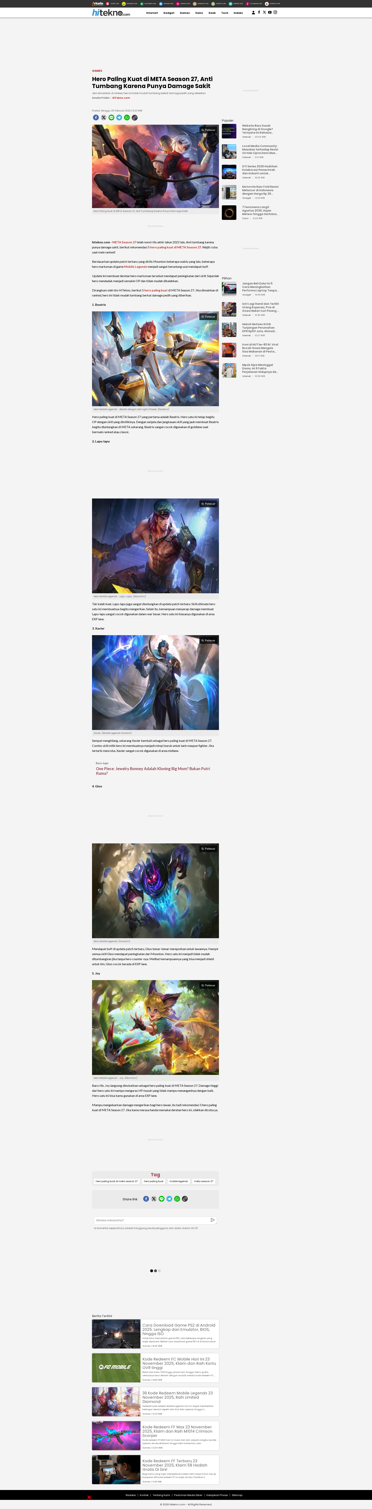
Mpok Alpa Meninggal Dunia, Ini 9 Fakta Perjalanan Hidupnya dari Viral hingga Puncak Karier (260, 368)
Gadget (168, 13)
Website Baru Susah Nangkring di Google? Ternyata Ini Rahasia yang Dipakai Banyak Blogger (257, 129)
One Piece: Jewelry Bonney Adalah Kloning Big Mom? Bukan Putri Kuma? (153, 771)
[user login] (253, 14)
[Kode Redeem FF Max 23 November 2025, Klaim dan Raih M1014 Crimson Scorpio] (116, 1448)
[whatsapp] (127, 119)
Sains (199, 13)
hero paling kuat (156, 290)
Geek (212, 13)
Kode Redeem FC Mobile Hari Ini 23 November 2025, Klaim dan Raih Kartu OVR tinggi (179, 1363)
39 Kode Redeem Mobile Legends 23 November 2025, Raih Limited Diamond (177, 1397)
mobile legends (179, 1181)
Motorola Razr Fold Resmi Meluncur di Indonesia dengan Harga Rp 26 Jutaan (260, 190)
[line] (111, 119)
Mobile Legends (135, 266)
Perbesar (210, 130)
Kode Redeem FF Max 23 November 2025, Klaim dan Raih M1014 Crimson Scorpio (177, 1431)
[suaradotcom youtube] (270, 13)
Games (185, 13)
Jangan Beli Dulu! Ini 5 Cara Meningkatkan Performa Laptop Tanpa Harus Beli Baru (259, 287)
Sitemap (237, 1495)
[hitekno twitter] (264, 13)
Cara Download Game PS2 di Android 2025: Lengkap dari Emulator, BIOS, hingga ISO (178, 1329)
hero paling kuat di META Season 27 (175, 247)
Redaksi (131, 1495)
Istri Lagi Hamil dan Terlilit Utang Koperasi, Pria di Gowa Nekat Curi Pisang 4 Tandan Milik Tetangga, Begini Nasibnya (260, 307)
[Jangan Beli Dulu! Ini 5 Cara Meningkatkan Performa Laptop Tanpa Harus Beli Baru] (229, 294)
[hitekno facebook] (259, 13)
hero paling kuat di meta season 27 (117, 1181)
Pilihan (227, 278)
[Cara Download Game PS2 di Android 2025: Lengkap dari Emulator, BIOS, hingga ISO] (116, 1346)
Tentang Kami (161, 1495)
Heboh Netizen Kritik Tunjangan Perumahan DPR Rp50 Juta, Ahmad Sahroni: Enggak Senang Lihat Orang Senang (259, 327)
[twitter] (104, 119)
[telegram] (119, 119)
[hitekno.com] (111, 15)
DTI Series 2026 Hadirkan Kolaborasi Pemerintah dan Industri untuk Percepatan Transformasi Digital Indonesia (259, 170)
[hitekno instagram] (275, 13)
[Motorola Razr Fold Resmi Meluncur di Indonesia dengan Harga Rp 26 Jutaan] (229, 197)
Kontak (144, 1495)
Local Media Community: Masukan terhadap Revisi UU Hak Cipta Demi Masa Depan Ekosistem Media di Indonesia (260, 149)
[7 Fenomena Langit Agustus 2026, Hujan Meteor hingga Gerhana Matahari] (229, 218)
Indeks (238, 13)
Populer (228, 120)
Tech (224, 13)
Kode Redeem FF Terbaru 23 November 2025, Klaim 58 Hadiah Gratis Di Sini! (174, 1465)
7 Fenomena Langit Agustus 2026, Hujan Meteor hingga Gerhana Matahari (259, 210)
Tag (155, 1174)
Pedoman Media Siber (188, 1495)
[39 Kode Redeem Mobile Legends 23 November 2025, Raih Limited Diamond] (116, 1414)
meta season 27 (203, 1181)
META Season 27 (124, 242)
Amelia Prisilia (100, 97)
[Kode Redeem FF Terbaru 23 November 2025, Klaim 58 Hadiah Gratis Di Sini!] (116, 1482)
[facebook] (96, 119)
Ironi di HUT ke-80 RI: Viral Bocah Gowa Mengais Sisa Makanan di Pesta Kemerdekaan (260, 348)
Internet (152, 13)
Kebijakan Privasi (217, 1495)
